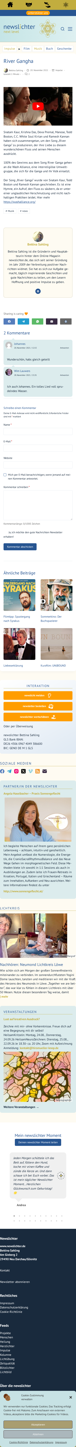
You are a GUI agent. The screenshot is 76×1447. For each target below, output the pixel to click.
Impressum (61, 1442)
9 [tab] (56, 1300)
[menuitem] (10, 5)
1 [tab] (14, 1300)
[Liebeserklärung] (19, 644)
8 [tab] (51, 1300)
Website (8, 458)
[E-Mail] (51, 321)
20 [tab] (62, 1305)
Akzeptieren (38, 1424)
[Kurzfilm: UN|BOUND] (56, 644)
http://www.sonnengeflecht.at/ (23, 891)
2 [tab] (19, 1300)
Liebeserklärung (13, 665)
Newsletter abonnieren (15, 1366)
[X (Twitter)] (23, 771)
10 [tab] (62, 1300)
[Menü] (70, 29)
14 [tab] (30, 1305)
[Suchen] (62, 29)
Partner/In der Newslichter (30, 786)
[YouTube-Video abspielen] (38, 106)
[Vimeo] (30, 771)
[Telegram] (23, 321)
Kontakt (5, 1355)
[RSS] (37, 771)
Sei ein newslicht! (47, 5)
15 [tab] (35, 1305)
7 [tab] (46, 1300)
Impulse (9, 49)
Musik (38, 49)
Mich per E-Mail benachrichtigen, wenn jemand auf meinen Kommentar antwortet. (39, 476)
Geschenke (64, 49)
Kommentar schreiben (17, 487)
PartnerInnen (29, 5)
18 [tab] (51, 1305)
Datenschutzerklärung (41, 1442)
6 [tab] (40, 1300)
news (24, 211)
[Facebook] (9, 321)
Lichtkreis (66, 5)
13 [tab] (25, 1305)
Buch (49, 49)
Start (10, 4)
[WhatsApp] (37, 321)
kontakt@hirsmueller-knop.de (39, 1048)
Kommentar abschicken (20, 546)
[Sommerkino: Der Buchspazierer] (56, 595)
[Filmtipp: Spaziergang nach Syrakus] (19, 595)
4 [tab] (30, 1300)
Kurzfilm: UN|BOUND (53, 665)
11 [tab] (14, 1305)
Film (27, 49)
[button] (70, 1397)
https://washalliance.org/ (20, 202)
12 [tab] (19, 1305)
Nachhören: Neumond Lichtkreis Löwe (31, 964)
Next (69, 1221)
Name (8, 424)
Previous (7, 1221)
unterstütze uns (38, 13)
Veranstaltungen (20, 1012)
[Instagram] (16, 771)
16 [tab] (40, 1305)
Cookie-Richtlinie (18, 1442)
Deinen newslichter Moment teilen (38, 1134)
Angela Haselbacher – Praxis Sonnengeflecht (32, 793)
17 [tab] (46, 1305)
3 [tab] (25, 1300)
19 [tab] (56, 1305)
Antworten (64, 348)
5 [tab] (35, 1300)
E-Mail (8, 441)
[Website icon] (38, 291)
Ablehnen (38, 1434)
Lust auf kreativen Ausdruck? (22, 1019)
